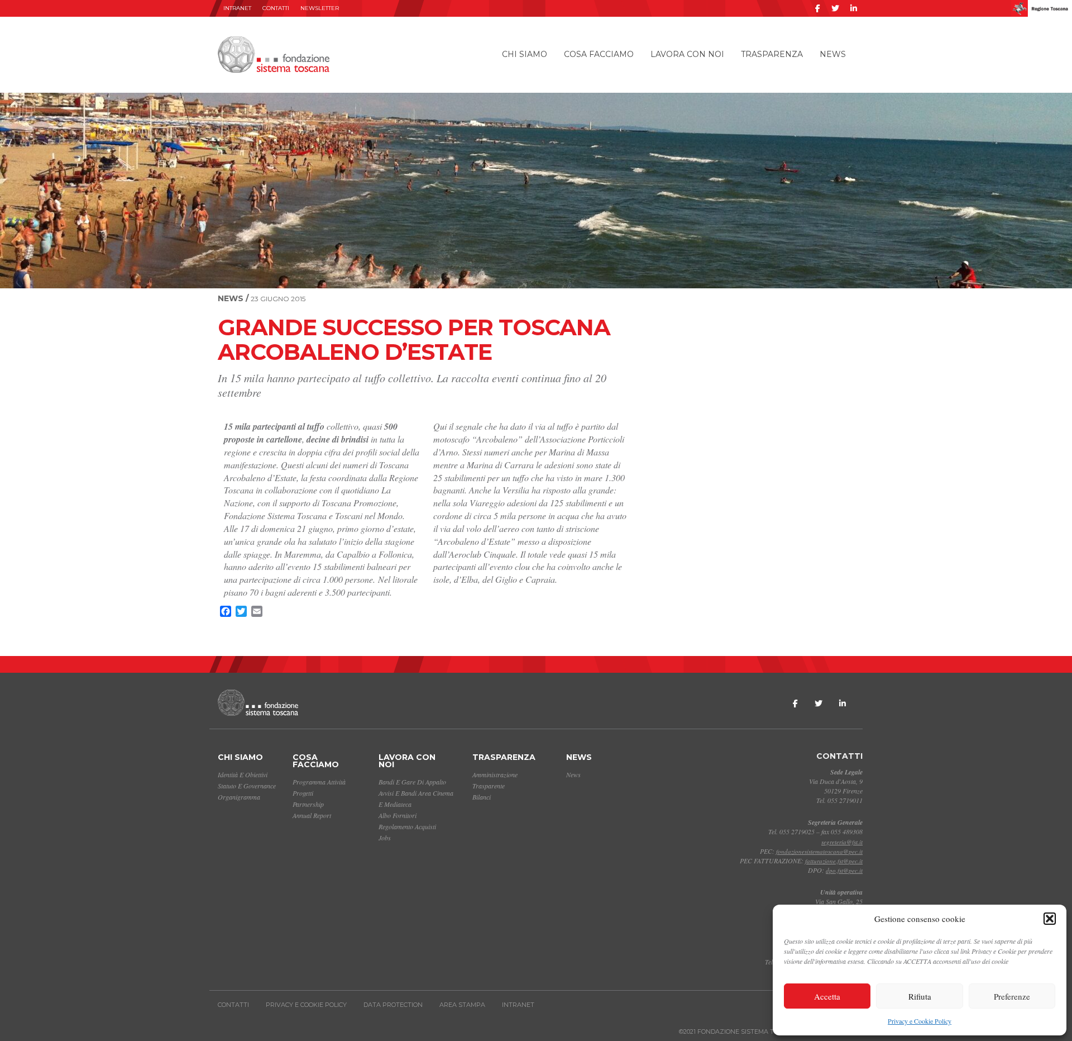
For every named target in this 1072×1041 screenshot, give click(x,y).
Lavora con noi (687, 54)
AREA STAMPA (462, 1005)
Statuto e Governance (247, 785)
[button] (1049, 918)
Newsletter (319, 8)
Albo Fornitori (398, 815)
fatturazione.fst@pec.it (834, 861)
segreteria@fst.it (842, 842)
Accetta (827, 996)
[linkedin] (854, 8)
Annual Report (312, 815)
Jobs (385, 837)
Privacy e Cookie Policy (919, 1020)
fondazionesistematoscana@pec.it (819, 851)
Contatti (275, 8)
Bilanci (481, 796)
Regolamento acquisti (407, 826)
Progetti (303, 792)
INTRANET (237, 8)
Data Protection (393, 1005)
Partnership (308, 804)
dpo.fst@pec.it (844, 870)
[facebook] (818, 8)
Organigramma (239, 796)
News (833, 54)
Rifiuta (919, 996)
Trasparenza (772, 54)
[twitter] (835, 8)
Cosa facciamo (599, 54)
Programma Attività (319, 781)
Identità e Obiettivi (242, 774)
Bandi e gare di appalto (412, 781)
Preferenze (1012, 996)
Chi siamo (524, 54)
